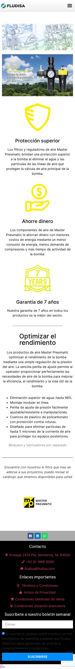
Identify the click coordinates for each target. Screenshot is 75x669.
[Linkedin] (38, 536)
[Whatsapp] (45, 536)
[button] (70, 5)
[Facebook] (31, 536)
